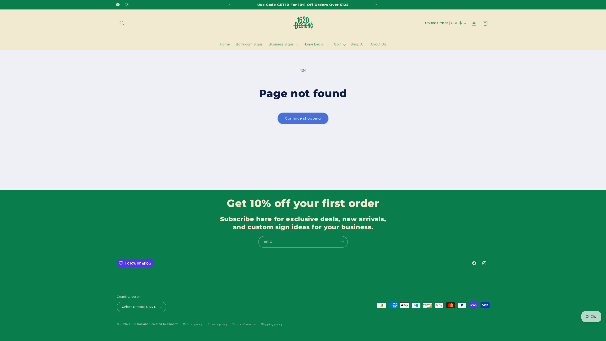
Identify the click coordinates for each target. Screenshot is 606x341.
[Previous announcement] (230, 4)
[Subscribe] (342, 242)
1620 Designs (138, 324)
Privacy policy (217, 324)
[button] (122, 23)
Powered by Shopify (163, 324)
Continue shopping (303, 118)
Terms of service (244, 324)
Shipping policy (272, 324)
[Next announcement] (376, 4)
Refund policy (193, 324)
